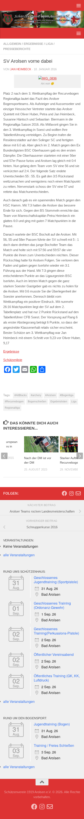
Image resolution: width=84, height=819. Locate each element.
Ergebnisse (33, 43)
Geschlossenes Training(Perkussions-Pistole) (56, 631)
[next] (79, 456)
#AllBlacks (20, 395)
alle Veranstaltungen (19, 554)
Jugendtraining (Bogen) (52, 724)
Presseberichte (16, 49)
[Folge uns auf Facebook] (64, 493)
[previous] (4, 456)
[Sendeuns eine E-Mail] (78, 493)
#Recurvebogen (14, 401)
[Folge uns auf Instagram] (71, 493)
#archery (36, 395)
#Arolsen (50, 395)
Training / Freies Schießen (54, 745)
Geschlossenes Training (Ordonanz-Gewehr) (52, 605)
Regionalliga (12, 407)
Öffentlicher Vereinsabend (54, 654)
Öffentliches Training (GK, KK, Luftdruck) (57, 678)
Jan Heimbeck (20, 69)
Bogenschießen (37, 401)
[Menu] (78, 5)
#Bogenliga (66, 395)
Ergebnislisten (58, 401)
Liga (49, 43)
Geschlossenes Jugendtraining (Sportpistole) (56, 579)
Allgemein (12, 43)
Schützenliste (12, 360)
